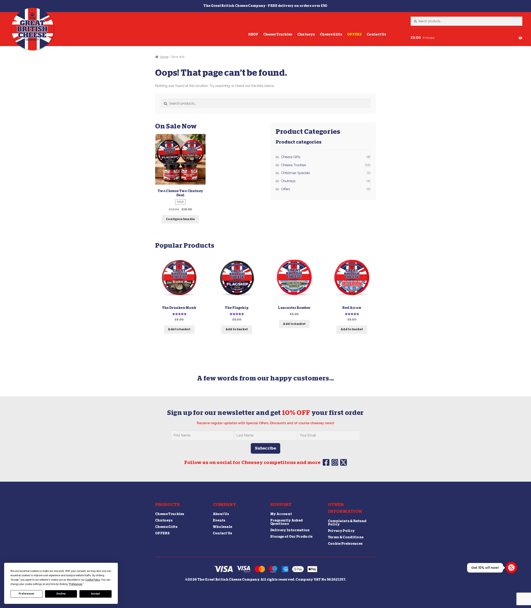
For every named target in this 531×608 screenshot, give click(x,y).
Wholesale (222, 527)
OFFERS (354, 34)
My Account (281, 514)
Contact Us (376, 34)
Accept (95, 593)
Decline (61, 593)
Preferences (26, 593)
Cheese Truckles (277, 34)
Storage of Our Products (291, 536)
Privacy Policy (341, 530)
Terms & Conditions (346, 537)
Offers (285, 189)
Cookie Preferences (345, 543)
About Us (221, 514)
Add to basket (179, 329)
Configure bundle (180, 219)
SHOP (253, 34)
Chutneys (306, 34)
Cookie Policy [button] (92, 579)
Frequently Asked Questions (286, 522)
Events (219, 520)
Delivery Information (290, 530)
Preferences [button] (75, 584)
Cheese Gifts (331, 34)
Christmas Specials (295, 173)
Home (164, 56)
